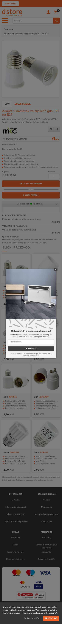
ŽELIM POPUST (31, 349)
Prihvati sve (51, 618)
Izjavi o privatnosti (11, 613)
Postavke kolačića (31, 618)
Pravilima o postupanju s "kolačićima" (39, 613)
